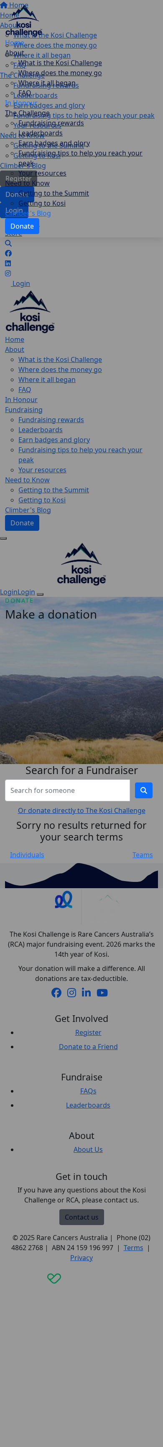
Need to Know (27, 183)
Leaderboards (40, 133)
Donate (22, 226)
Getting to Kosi (42, 203)
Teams (142, 854)
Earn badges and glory (54, 143)
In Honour (21, 102)
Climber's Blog (28, 213)
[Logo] (24, 19)
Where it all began (47, 82)
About (14, 52)
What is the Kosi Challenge (60, 62)
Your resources (42, 173)
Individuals (27, 854)
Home (14, 42)
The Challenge (27, 112)
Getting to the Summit (53, 193)
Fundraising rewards (51, 122)
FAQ (24, 92)
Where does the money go (60, 72)
